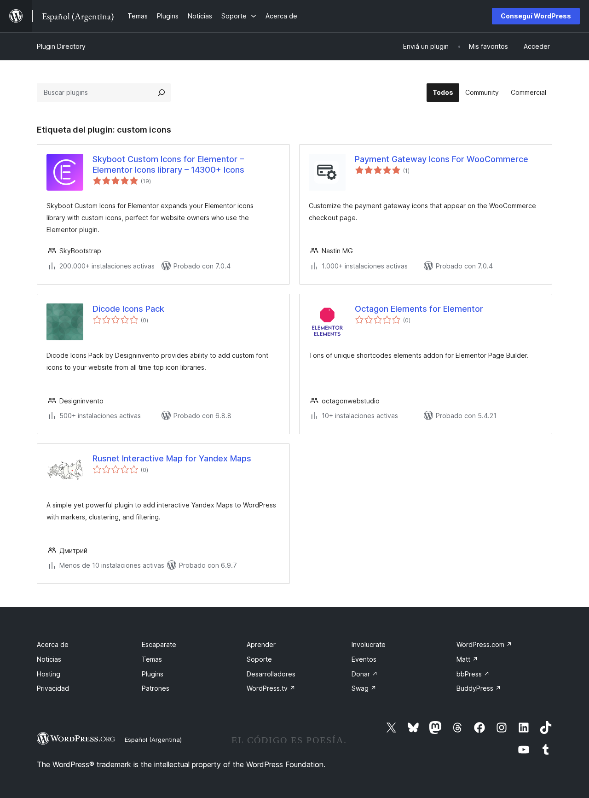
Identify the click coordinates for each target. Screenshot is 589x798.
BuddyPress (478, 688)
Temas (152, 659)
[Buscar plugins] (161, 92)
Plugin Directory (61, 46)
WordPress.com (484, 644)
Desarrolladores (271, 674)
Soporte (259, 659)
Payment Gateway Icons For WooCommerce (441, 159)
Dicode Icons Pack (128, 309)
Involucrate (369, 644)
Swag (364, 688)
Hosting (48, 674)
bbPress (473, 674)
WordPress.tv (271, 688)
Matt (467, 659)
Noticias (49, 659)
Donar (365, 674)
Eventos (364, 659)
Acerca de (53, 644)
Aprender (261, 644)
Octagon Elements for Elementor (419, 309)
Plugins (152, 674)
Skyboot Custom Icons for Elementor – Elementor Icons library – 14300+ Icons (168, 164)
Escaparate (159, 644)
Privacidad (53, 688)
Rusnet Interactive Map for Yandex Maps (171, 458)
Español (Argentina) (153, 739)
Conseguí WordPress (536, 16)
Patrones (155, 688)
